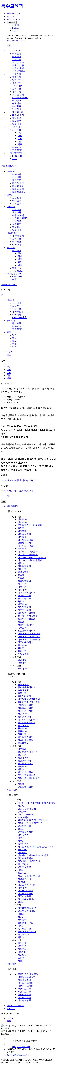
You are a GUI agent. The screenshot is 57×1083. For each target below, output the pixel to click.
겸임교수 (16, 83)
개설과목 (16, 91)
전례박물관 (23, 955)
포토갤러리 (17, 150)
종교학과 (22, 728)
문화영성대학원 (25, 705)
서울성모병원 (24, 980)
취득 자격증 (18, 65)
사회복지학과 (24, 566)
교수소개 (16, 77)
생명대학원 (23, 757)
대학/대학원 (12, 506)
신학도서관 (23, 949)
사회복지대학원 (25, 708)
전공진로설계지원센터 (29, 876)
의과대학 (22, 660)
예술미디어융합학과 (28, 719)
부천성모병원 (24, 988)
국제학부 (22, 537)
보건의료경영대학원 (28, 752)
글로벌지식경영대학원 (29, 699)
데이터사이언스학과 (28, 546)
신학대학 (22, 669)
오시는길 (11, 1008)
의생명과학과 (24, 607)
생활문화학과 (24, 716)
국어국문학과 (24, 534)
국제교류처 (23, 835)
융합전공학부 (24, 598)
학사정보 (16, 100)
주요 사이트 (12, 790)
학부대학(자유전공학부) (29, 639)
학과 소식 (17, 147)
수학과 (21, 578)
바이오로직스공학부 (28, 554)
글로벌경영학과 (25, 543)
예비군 (21, 925)
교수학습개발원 (25, 832)
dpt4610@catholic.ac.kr (17, 1055)
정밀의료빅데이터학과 (29, 778)
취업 (20, 141)
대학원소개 (17, 112)
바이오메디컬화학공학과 (30, 560)
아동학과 (22, 587)
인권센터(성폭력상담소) (29, 861)
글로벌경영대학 (25, 540)
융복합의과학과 (25, 763)
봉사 (20, 138)
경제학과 (22, 522)
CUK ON (22, 812)
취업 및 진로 (18, 62)
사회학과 (22, 569)
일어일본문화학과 (26, 613)
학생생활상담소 (25, 893)
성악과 (21, 575)
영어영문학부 (24, 595)
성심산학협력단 (25, 858)
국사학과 (22, 531)
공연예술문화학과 (26, 687)
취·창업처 (22, 882)
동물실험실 (23, 844)
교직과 (21, 528)
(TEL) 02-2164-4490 (21, 1046)
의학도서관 (23, 934)
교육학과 (22, 693)
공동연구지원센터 (26, 911)
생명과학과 (23, 714)
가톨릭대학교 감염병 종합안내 (33, 820)
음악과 (21, 601)
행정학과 (22, 645)
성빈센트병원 (24, 997)
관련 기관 (11, 964)
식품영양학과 (24, 581)
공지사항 (16, 130)
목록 (9, 496)
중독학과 (22, 731)
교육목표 (16, 59)
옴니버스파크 (24, 928)
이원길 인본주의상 (27, 809)
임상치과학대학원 (26, 775)
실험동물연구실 (25, 923)
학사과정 (17, 86)
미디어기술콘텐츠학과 (29, 551)
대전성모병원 (24, 1000)
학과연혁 (16, 56)
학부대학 (22, 887)
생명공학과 (23, 572)
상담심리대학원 (25, 711)
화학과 (21, 648)
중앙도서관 (23, 873)
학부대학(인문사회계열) (29, 633)
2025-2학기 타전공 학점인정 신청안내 (19, 480)
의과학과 (22, 766)
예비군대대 (23, 864)
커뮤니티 (17, 127)
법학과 (21, 563)
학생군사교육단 (25, 890)
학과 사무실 (18, 68)
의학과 (21, 769)
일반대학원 (23, 725)
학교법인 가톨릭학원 (28, 974)
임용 (20, 144)
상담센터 (22, 852)
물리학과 (22, 548)
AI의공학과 (23, 654)
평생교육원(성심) (26, 884)
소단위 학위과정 (20, 97)
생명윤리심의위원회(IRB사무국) (33, 855)
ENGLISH (17, 156)
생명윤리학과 (24, 760)
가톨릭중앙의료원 (26, 977)
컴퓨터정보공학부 (26, 625)
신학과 (21, 784)
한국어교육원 (24, 896)
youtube (10, 1018)
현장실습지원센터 (26, 899)
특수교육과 (23, 628)
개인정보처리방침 (15, 1005)
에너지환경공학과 (26, 592)
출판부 (21, 958)
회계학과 (22, 651)
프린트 (10, 352)
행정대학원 (23, 743)
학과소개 (16, 53)
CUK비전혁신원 (26, 814)
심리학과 (22, 584)
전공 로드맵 (18, 94)
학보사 (21, 902)
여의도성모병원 (25, 983)
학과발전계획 (18, 71)
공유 (9, 355)
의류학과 (22, 604)
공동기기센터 (24, 826)
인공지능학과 (24, 610)
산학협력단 (23, 920)
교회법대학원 (24, 696)
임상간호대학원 (25, 772)
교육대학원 (23, 690)
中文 (14, 158)
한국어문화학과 (25, 642)
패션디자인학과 (25, 737)
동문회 (21, 841)
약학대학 (22, 589)
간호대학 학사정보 (27, 908)
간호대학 (22, 663)
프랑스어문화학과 (26, 630)
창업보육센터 (24, 879)
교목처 (21, 829)
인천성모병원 (24, 994)
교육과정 (16, 89)
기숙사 (21, 838)
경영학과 (22, 519)
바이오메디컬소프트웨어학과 (32, 557)
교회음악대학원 (25, 787)
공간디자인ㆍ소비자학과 (30, 525)
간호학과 (22, 749)
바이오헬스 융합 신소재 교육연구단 (35, 846)
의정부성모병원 (25, 986)
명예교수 (16, 80)
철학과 (21, 622)
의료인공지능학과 (26, 722)
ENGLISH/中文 (17, 153)
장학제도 (16, 103)
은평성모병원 (24, 991)
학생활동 (16, 106)
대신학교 (22, 943)
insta (9, 1021)
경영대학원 (23, 684)
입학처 (21, 870)
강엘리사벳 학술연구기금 (30, 823)
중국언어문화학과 (26, 619)
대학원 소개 (18, 115)
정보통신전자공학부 (28, 616)
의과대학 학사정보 (27, 931)
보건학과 (22, 755)
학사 (20, 135)
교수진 (17, 74)
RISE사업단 (23, 817)
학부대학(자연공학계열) (29, 636)
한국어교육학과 (25, 740)
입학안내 (16, 109)
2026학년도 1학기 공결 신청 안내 (17, 490)
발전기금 (22, 849)
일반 (20, 132)
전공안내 (17, 50)
